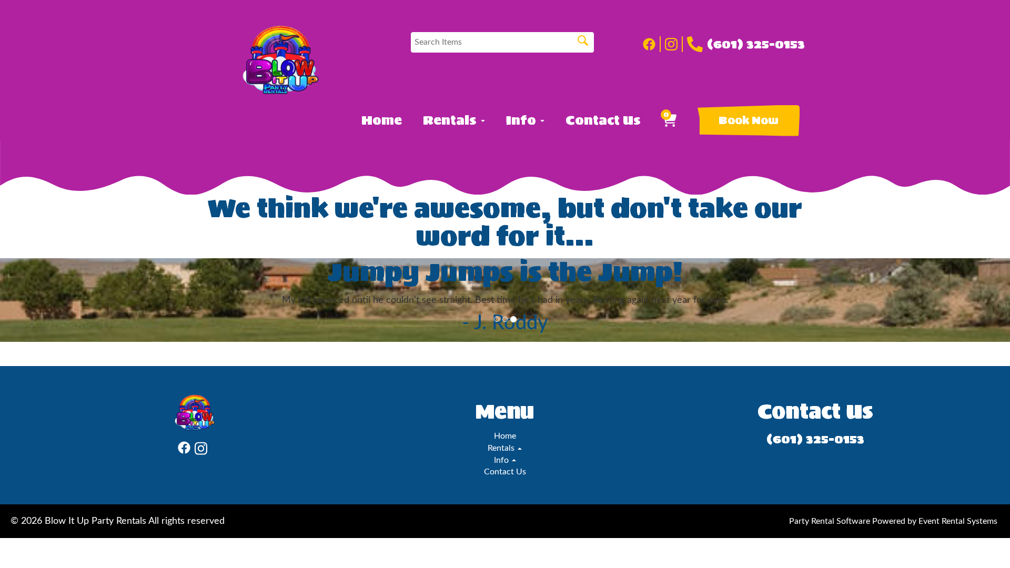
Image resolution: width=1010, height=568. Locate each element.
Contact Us (603, 120)
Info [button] (522, 120)
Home (381, 120)
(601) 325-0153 (756, 44)
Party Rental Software (829, 521)
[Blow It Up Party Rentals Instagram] (674, 44)
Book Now (749, 120)
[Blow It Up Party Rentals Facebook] (652, 44)
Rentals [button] (451, 120)
